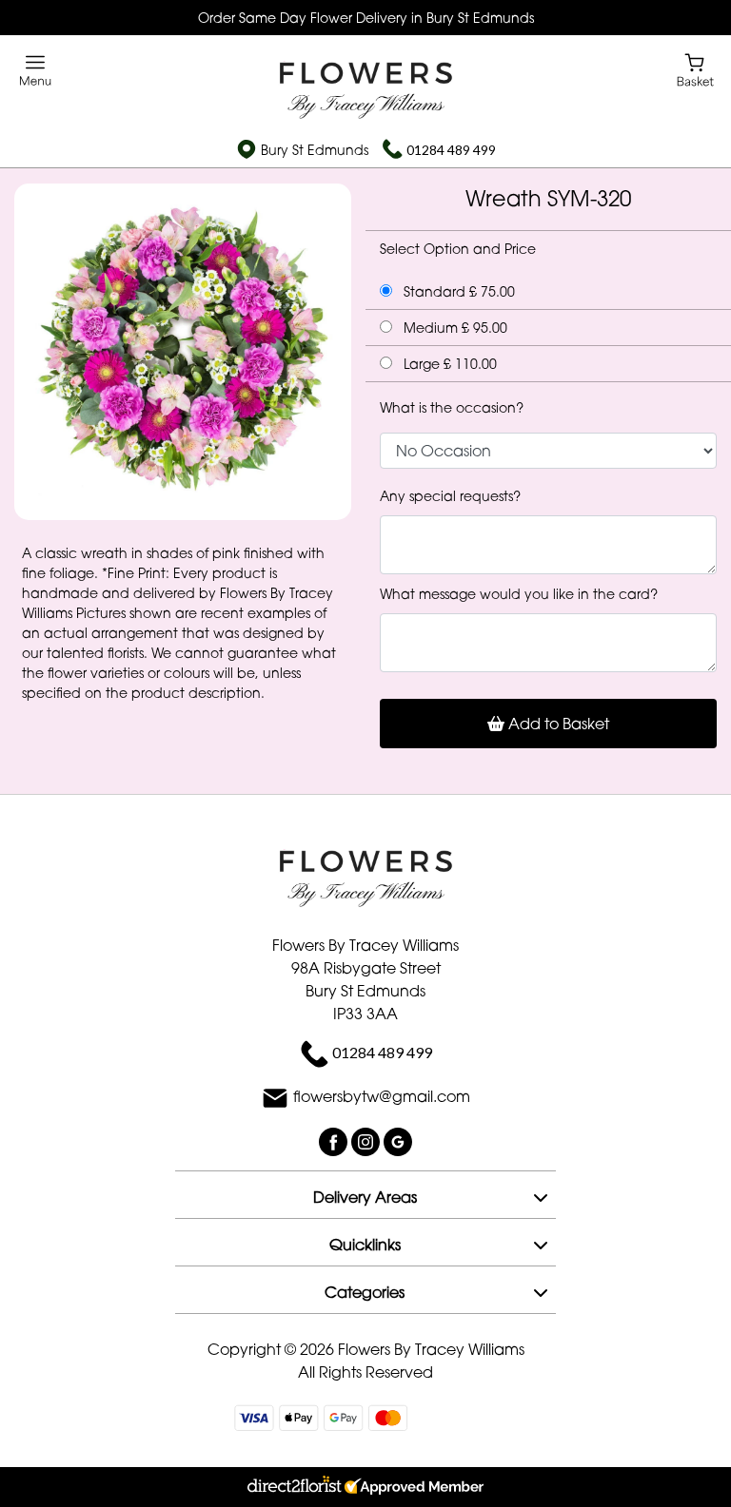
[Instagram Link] (367, 1140)
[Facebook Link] (335, 1140)
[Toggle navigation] (35, 70)
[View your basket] (695, 69)
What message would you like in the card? (519, 594)
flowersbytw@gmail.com (381, 1097)
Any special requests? (450, 496)
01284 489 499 (451, 150)
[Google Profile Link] (398, 1140)
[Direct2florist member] (365, 1487)
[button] (365, 1194)
